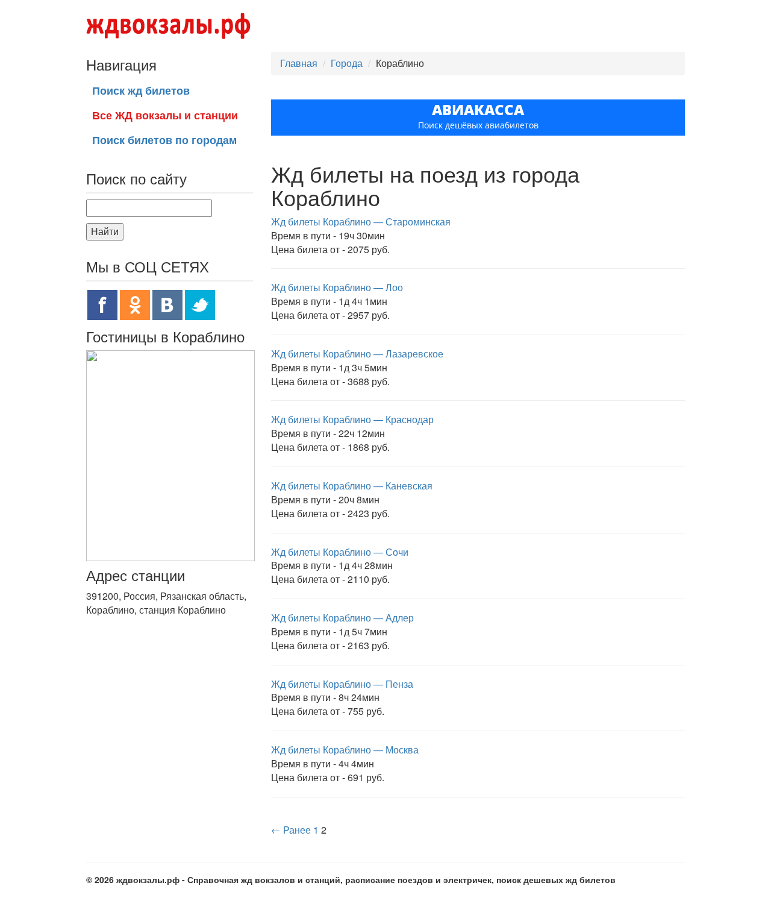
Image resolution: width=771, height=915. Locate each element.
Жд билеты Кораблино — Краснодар (352, 419)
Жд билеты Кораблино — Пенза (342, 684)
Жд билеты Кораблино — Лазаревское (357, 353)
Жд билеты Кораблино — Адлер (342, 617)
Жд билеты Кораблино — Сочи (339, 552)
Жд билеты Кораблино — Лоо (337, 287)
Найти (105, 231)
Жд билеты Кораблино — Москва (345, 749)
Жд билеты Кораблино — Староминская (361, 221)
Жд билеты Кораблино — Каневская (351, 485)
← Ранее (291, 830)
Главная (298, 63)
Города (347, 63)
